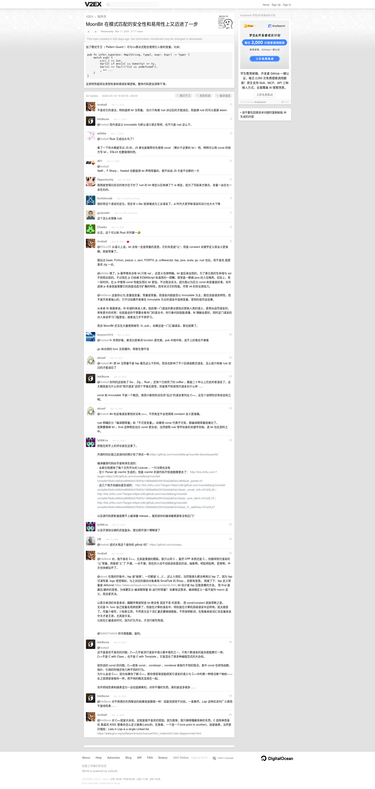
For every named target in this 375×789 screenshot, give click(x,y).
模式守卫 (185, 95)
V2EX (89, 16)
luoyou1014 (105, 334)
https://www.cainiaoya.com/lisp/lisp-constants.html (145, 585)
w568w (101, 133)
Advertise (113, 757)
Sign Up (276, 4)
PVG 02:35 (129, 779)
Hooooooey (107, 31)
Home (266, 4)
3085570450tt (108, 633)
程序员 (101, 16)
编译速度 (224, 95)
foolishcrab (104, 198)
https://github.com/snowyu (166, 544)
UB (99, 539)
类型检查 (205, 95)
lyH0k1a (102, 440)
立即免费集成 (264, 94)
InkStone (103, 119)
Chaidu (102, 227)
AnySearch (260, 101)
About (86, 757)
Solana (162, 757)
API (139, 757)
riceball (102, 104)
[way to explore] (94, 4)
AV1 (99, 161)
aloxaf (101, 358)
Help (99, 757)
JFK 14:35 (155, 779)
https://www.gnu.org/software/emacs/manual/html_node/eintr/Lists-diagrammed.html (149, 733)
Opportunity (105, 179)
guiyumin (103, 213)
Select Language (225, 757)
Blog (128, 757)
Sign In (287, 4)
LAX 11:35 (142, 779)
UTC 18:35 (116, 779)
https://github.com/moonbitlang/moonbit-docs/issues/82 (184, 454)
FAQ (150, 757)
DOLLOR (105, 247)
